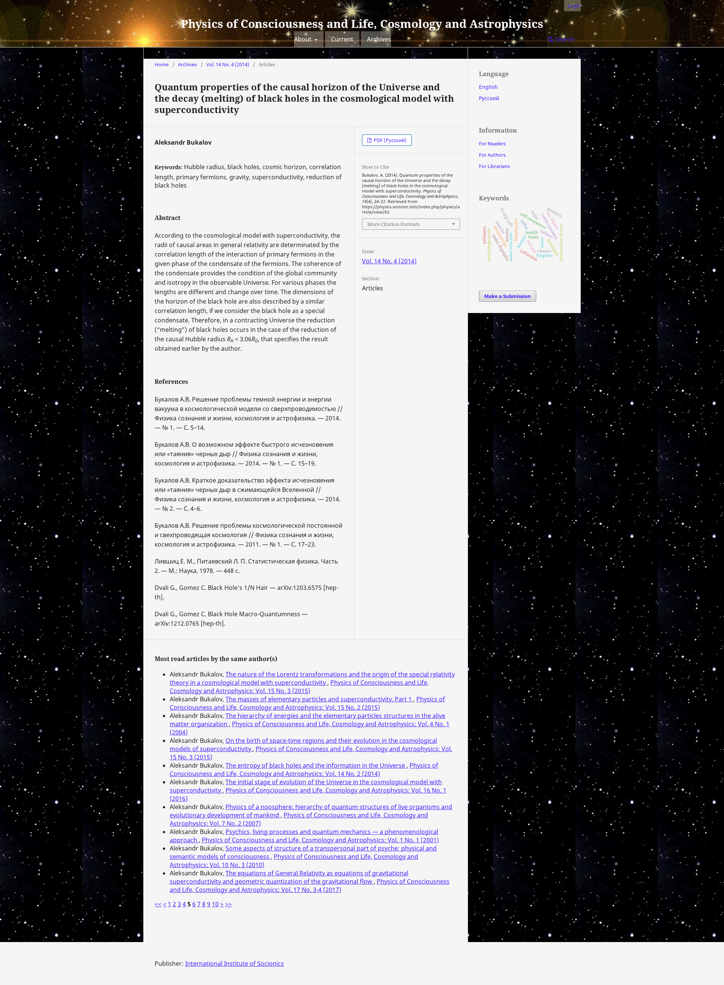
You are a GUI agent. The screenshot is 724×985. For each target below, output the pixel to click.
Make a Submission (507, 296)
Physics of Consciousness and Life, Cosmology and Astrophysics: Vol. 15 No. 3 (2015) (299, 686)
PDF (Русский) (389, 140)
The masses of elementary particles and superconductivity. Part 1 (319, 699)
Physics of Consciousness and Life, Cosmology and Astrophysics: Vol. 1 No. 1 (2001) (320, 840)
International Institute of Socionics (234, 963)
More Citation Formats (393, 224)
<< (158, 904)
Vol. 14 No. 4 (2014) (227, 64)
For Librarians (494, 166)
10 (215, 904)
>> (228, 904)
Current (342, 39)
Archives (379, 39)
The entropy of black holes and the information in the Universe (315, 765)
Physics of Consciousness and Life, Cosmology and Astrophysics (362, 23)
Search (564, 39)
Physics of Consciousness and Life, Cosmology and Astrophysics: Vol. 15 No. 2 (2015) (307, 703)
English (488, 86)
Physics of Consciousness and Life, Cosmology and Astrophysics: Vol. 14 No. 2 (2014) (304, 769)
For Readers (492, 143)
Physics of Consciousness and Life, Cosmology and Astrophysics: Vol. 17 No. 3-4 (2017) (309, 885)
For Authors (492, 154)
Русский (489, 98)
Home (162, 64)
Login (574, 5)
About (303, 39)
